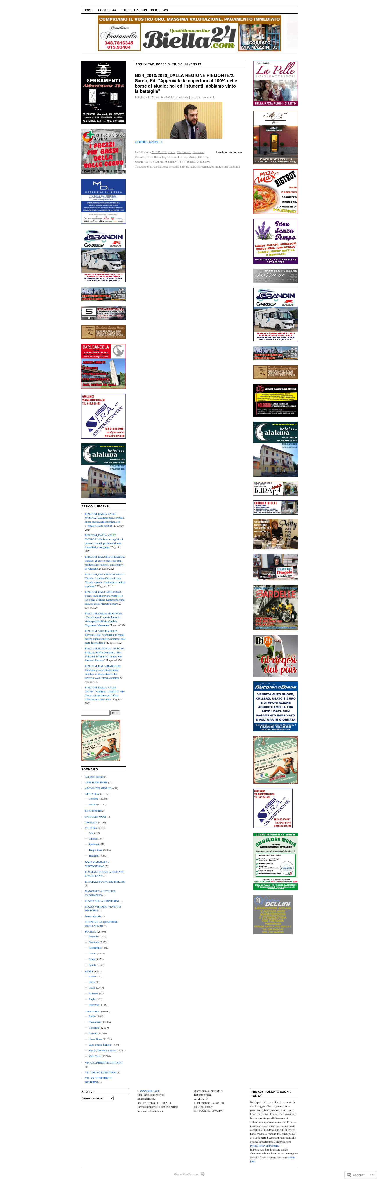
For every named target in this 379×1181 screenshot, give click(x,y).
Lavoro (92, 953)
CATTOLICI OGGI (95, 816)
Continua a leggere (148, 141)
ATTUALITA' (159, 152)
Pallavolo (93, 993)
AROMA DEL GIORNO (98, 788)
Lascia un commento (203, 97)
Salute (92, 959)
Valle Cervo (203, 162)
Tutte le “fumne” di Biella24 (145, 10)
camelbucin (182, 97)
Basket (92, 976)
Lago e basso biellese (174, 157)
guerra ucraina (201, 166)
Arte (91, 832)
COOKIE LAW (107, 10)
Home (88, 10)
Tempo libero (95, 850)
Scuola (159, 162)
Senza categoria (93, 916)
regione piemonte (229, 166)
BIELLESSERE (93, 811)
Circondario (184, 152)
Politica (149, 162)
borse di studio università (177, 166)
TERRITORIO (186, 162)
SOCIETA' (171, 162)
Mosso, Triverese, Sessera (102, 1050)
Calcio (92, 987)
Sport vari (94, 1004)
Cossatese (198, 152)
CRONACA (91, 822)
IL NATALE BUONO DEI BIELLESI (105, 881)
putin (214, 166)
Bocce (92, 982)
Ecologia (93, 936)
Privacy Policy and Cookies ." (265, 1145)
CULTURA (91, 828)
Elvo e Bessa (153, 157)
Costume (93, 798)
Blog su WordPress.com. (187, 1174)
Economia (94, 942)
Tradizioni (94, 855)
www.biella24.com (149, 1090)
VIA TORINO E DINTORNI (100, 1072)
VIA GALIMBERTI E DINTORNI (103, 1062)
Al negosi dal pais (94, 776)
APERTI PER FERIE (96, 782)
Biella (172, 152)
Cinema (93, 838)
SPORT (89, 971)
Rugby (92, 999)
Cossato (139, 157)
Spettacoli (94, 844)
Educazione (95, 947)
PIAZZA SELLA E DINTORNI (102, 900)
